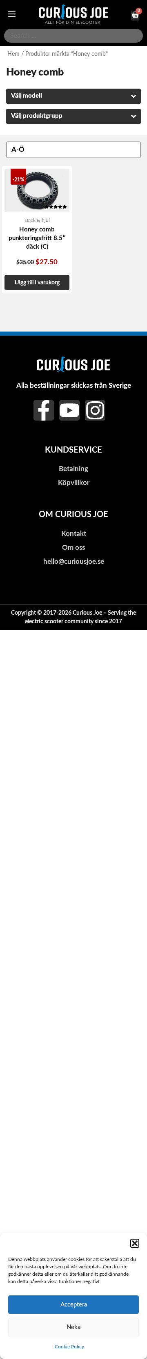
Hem (13, 54)
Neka (73, 1327)
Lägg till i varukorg (37, 282)
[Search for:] (73, 36)
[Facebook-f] (43, 410)
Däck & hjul (37, 220)
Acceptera (73, 1305)
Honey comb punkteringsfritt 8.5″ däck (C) (37, 238)
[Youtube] (69, 410)
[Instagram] (95, 410)
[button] (135, 1243)
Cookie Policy (69, 1346)
